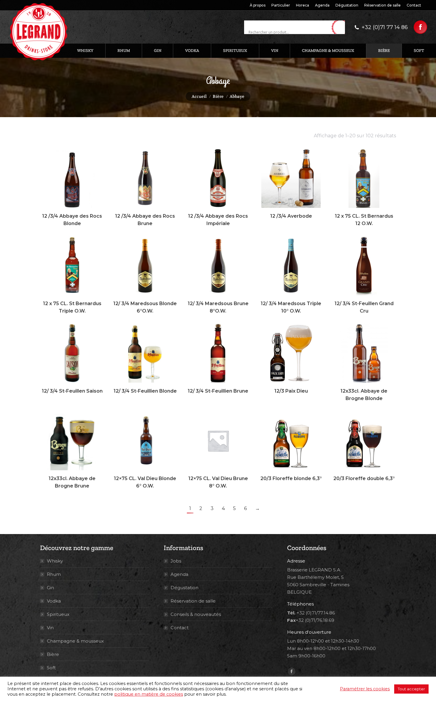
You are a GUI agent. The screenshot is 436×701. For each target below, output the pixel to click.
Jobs (176, 561)
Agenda (179, 574)
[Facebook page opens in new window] (420, 27)
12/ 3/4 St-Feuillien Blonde (145, 391)
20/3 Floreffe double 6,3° (364, 478)
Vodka (54, 601)
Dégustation (184, 587)
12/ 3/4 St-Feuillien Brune (218, 391)
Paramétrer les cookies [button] (365, 689)
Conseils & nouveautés (196, 614)
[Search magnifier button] (340, 27)
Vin (50, 627)
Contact (180, 627)
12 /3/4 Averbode (291, 216)
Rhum (54, 574)
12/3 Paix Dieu (291, 391)
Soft (51, 667)
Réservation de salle (193, 601)
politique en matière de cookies (148, 694)
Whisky (55, 561)
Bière (53, 654)
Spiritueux (58, 614)
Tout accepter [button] (411, 688)
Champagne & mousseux (75, 641)
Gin (50, 587)
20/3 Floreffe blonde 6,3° (291, 478)
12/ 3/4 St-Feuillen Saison (72, 391)
